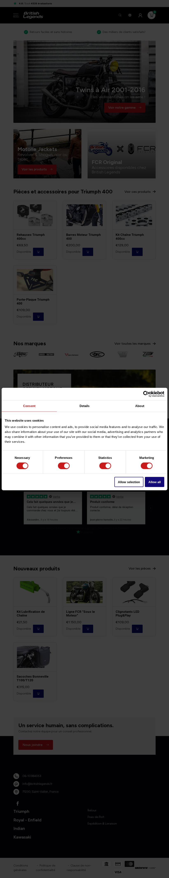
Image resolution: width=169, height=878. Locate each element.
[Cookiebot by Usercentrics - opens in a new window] (146, 394)
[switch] (64, 465)
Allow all (154, 482)
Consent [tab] (29, 405)
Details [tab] (85, 405)
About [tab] (139, 405)
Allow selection (129, 482)
